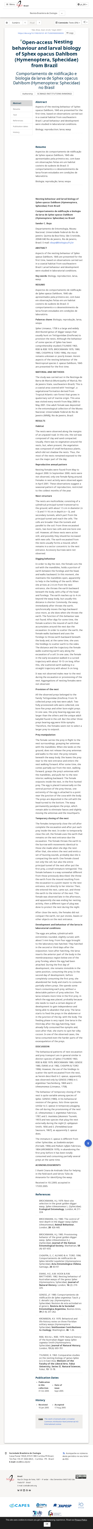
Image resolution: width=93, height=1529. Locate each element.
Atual (32, 22)
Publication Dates (20, 126)
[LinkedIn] (24, 1490)
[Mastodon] (21, 1490)
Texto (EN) (66, 22)
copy (69, 33)
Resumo (16, 109)
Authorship (27, 93)
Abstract (17, 103)
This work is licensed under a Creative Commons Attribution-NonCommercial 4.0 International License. (61, 1421)
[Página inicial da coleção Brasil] (10, 1481)
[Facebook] (27, 1490)
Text (15, 115)
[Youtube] (30, 1490)
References (18, 120)
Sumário (16, 22)
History (16, 132)
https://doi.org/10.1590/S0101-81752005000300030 (41, 33)
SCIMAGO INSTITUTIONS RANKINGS (54, 93)
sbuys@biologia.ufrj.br (62, 242)
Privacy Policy (81, 1520)
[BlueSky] (18, 1490)
